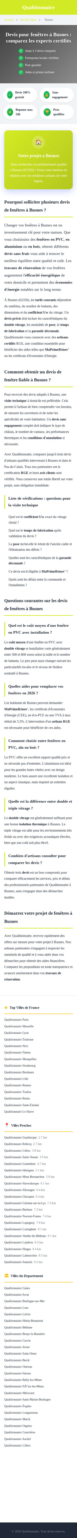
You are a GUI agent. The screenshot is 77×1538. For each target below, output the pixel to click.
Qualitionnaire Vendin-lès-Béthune (25, 1236)
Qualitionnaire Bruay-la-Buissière (24, 1334)
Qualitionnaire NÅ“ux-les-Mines (24, 1386)
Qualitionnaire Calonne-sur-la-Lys (25, 1203)
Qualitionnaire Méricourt (19, 1393)
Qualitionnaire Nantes (17, 1052)
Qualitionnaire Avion (17, 1347)
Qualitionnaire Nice (16, 1046)
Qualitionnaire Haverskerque (22, 1183)
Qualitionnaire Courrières (19, 1432)
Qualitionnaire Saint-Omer (20, 1353)
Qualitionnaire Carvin (17, 1340)
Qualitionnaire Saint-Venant (21, 1157)
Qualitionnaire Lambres (19, 1242)
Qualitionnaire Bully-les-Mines (23, 1380)
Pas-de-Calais (28, 19)
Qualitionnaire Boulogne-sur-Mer (24, 1301)
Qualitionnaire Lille (16, 1078)
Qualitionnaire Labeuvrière (21, 1255)
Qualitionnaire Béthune (18, 1327)
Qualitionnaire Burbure (18, 1209)
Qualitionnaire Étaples (17, 1406)
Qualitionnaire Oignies (18, 1425)
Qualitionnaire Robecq (18, 1144)
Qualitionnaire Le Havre (19, 1111)
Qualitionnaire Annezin (18, 1262)
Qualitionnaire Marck (17, 1419)
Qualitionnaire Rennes (17, 1085)
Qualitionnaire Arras (16, 1294)
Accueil (8, 19)
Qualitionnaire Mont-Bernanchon (24, 1176)
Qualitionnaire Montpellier (20, 1059)
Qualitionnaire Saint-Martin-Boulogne (27, 1399)
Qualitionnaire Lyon (16, 1032)
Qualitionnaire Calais (17, 1288)
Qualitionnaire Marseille (19, 1026)
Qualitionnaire (38, 7)
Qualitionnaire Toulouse (18, 1039)
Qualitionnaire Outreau (18, 1366)
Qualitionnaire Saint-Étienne (21, 1105)
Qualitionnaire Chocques (19, 1196)
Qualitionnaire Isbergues (19, 1170)
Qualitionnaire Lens (16, 1307)
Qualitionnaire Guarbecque (21, 1137)
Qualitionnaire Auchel (17, 1439)
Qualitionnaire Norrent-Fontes (23, 1216)
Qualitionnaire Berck (17, 1360)
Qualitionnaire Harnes (17, 1373)
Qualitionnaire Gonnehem (20, 1163)
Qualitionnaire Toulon (17, 1092)
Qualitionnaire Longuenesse (21, 1412)
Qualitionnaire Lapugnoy (20, 1222)
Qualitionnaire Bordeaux (19, 1072)
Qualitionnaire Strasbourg (20, 1065)
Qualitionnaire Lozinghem (20, 1229)
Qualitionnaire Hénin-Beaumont (23, 1320)
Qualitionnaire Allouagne (20, 1190)
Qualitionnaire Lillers (17, 1150)
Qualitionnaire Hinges (18, 1249)
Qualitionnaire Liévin (17, 1314)
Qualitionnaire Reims (17, 1098)
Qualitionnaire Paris (16, 1019)
